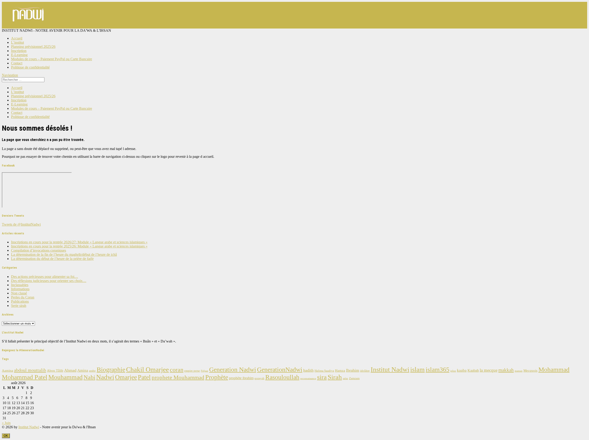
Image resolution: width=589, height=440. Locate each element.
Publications (20, 301)
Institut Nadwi (390, 369)
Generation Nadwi (232, 369)
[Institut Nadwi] (28, 26)
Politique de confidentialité (30, 67)
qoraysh (259, 378)
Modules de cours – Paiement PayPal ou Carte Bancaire (51, 59)
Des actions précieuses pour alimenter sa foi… (44, 277)
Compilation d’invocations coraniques (38, 250)
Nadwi (105, 377)
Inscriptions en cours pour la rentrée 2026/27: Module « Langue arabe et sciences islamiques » (79, 242)
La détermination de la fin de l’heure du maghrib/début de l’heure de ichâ (64, 254)
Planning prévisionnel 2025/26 (33, 47)
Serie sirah (18, 306)
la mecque (488, 370)
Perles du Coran (22, 297)
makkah (506, 370)
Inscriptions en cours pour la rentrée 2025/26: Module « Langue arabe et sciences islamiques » (79, 246)
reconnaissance (308, 378)
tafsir (345, 378)
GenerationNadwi (279, 369)
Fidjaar (204, 371)
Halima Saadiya (324, 370)
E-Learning (19, 55)
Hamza (340, 370)
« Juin (6, 423)
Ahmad (70, 370)
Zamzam (354, 378)
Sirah (335, 377)
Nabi (89, 377)
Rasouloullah (282, 377)
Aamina (7, 370)
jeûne (453, 371)
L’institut (17, 42)
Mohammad (553, 369)
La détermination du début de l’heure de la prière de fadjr (52, 259)
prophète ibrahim (241, 378)
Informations (20, 289)
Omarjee (126, 377)
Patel (144, 377)
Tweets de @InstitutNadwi (21, 224)
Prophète (216, 377)
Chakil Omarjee (147, 369)
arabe (92, 370)
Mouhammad (65, 377)
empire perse (192, 370)
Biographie (111, 369)
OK (6, 435)
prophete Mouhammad (178, 377)
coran (176, 369)
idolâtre (365, 370)
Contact (16, 63)
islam (417, 369)
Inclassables (19, 285)
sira (322, 377)
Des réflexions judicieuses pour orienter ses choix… (48, 281)
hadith (308, 370)
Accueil (16, 38)
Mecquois (530, 370)
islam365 (437, 369)
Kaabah (473, 370)
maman (519, 371)
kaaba (462, 370)
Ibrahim (352, 370)
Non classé (19, 293)
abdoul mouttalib (30, 370)
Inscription (18, 51)
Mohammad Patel (24, 377)
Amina (82, 370)
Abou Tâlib (55, 370)
